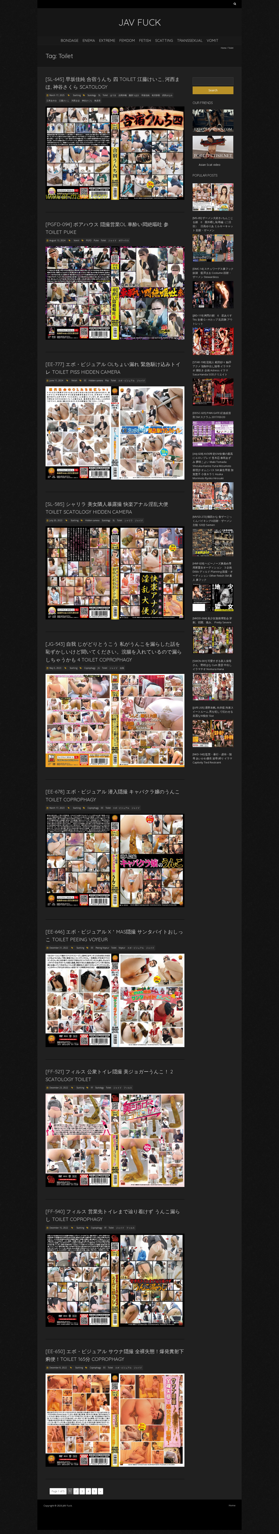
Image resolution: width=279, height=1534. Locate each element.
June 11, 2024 (56, 380)
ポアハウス (124, 240)
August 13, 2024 (57, 240)
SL (99, 95)
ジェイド (112, 240)
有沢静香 (156, 95)
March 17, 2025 (57, 95)
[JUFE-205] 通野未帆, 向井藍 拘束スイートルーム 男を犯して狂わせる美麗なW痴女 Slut (213, 712)
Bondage (69, 40)
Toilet (105, 95)
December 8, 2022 (58, 1367)
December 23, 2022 (58, 1087)
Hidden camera (96, 380)
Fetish (145, 40)
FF (92, 1087)
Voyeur (122, 947)
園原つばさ (134, 95)
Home (223, 47)
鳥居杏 (97, 100)
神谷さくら (87, 100)
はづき (113, 95)
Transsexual (190, 40)
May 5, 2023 (55, 668)
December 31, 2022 (58, 947)
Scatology (91, 95)
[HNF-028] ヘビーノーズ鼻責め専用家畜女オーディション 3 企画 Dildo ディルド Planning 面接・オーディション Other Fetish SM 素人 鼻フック (213, 572)
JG (99, 668)
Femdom (127, 40)
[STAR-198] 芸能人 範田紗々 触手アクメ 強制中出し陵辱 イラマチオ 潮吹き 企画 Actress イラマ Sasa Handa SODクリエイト (212, 368)
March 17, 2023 (57, 807)
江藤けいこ (64, 100)
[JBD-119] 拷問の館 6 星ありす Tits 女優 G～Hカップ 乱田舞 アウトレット (212, 319)
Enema (89, 40)
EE (85, 380)
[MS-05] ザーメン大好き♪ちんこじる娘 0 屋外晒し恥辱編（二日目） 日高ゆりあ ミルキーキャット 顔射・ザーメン (213, 224)
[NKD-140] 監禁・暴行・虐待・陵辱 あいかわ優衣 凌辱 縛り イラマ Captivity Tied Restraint (212, 758)
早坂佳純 (145, 95)
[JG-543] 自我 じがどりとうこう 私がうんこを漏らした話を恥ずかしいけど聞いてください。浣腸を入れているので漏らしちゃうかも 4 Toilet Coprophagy (114, 652)
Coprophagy (89, 668)
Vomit (212, 40)
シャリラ (128, 520)
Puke (96, 240)
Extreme (107, 40)
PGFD (89, 240)
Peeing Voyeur (102, 947)
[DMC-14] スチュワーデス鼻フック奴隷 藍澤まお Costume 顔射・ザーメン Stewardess (213, 273)
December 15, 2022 (58, 1227)
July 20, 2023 (55, 520)
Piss (107, 380)
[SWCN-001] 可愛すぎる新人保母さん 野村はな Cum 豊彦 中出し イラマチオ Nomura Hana (212, 665)
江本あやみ (52, 100)
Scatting (164, 40)
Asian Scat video (209, 165)
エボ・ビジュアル (126, 380)
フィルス (128, 1087)
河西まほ (75, 100)
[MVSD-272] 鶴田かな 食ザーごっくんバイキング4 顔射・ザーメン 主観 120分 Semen (212, 521)
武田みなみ (167, 95)
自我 (122, 668)
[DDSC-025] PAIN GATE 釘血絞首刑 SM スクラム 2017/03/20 (212, 415)
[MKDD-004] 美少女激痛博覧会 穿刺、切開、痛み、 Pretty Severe (212, 620)
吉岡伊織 (122, 95)
